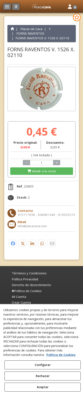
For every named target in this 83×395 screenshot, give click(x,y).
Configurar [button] (43, 365)
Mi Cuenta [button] (19, 296)
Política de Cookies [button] (61, 355)
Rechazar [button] (43, 376)
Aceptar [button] (43, 387)
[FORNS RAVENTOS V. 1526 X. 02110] (41, 89)
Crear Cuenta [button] (21, 302)
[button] (41, 6)
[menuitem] (29, 273)
